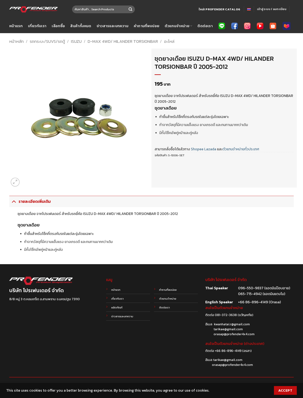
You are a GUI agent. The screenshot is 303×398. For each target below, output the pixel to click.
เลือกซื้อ (58, 26)
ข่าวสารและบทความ (112, 26)
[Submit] (130, 9)
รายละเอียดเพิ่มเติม (35, 201)
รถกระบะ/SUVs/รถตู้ (47, 41)
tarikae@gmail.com (228, 329)
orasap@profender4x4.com (234, 333)
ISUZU (76, 41)
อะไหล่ (169, 41)
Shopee (197, 149)
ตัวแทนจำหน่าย (177, 26)
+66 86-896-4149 (228, 350)
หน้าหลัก (16, 41)
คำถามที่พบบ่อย (147, 26)
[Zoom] (15, 182)
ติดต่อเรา (205, 26)
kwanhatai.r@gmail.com (232, 324)
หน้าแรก (16, 26)
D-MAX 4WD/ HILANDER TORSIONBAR (123, 41)
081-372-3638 (226, 314)
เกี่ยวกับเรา (37, 26)
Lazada (210, 149)
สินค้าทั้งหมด (80, 26)
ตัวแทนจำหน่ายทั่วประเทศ (240, 149)
